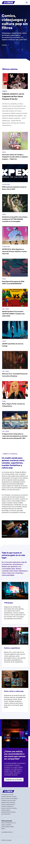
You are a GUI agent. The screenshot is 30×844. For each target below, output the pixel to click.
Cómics (4, 91)
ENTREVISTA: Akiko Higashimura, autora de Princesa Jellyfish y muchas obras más (14, 251)
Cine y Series (5, 309)
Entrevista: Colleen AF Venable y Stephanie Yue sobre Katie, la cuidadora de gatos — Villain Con (15, 157)
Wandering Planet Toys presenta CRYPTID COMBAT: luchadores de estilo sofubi (13, 314)
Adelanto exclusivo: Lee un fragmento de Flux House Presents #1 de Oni (13, 96)
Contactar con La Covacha (14, 779)
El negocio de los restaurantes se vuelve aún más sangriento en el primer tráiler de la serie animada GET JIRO (14, 436)
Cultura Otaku (6, 184)
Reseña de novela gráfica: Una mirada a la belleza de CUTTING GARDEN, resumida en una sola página (14, 219)
